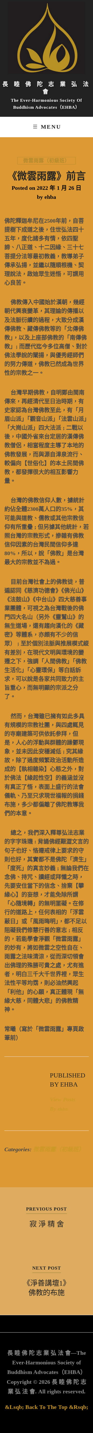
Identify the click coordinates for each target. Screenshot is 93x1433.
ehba (50, 197)
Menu (51, 127)
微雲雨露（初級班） (46, 160)
